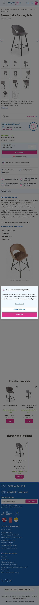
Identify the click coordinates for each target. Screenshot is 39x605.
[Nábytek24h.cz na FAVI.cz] (4, 520)
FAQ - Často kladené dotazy (10, 572)
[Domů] (2, 9)
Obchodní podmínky (7, 562)
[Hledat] (27, 3)
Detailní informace (19, 108)
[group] (10, 404)
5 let (21, 322)
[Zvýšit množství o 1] (35, 147)
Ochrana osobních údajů (9, 565)
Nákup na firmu (6, 530)
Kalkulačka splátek (21, 156)
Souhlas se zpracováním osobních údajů (14, 567)
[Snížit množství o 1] (29, 147)
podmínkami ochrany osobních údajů (11, 507)
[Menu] (3, 3)
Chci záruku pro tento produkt (11, 128)
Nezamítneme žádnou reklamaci (30, 179)
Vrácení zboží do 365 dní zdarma (30, 184)
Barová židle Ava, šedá (10, 405)
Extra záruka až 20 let (11, 179)
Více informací (19, 304)
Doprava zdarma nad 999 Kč (11, 184)
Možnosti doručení (9, 140)
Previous (1, 40)
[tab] (7, 191)
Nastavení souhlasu (19, 309)
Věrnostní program (7, 543)
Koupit (19, 476)
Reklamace (4, 559)
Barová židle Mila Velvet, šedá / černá (29, 406)
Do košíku (20, 152)
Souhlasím (19, 314)
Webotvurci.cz (29, 602)
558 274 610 (16, 486)
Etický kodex (5, 570)
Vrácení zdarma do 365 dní (10, 535)
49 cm (21, 345)
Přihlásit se (31, 501)
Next (37, 40)
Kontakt (3, 557)
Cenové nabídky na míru (9, 548)
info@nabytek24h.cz (17, 492)
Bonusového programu (22, 162)
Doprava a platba (6, 532)
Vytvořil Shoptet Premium (15, 602)
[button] (10, 416)
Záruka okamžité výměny (9, 545)
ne (20, 334)
